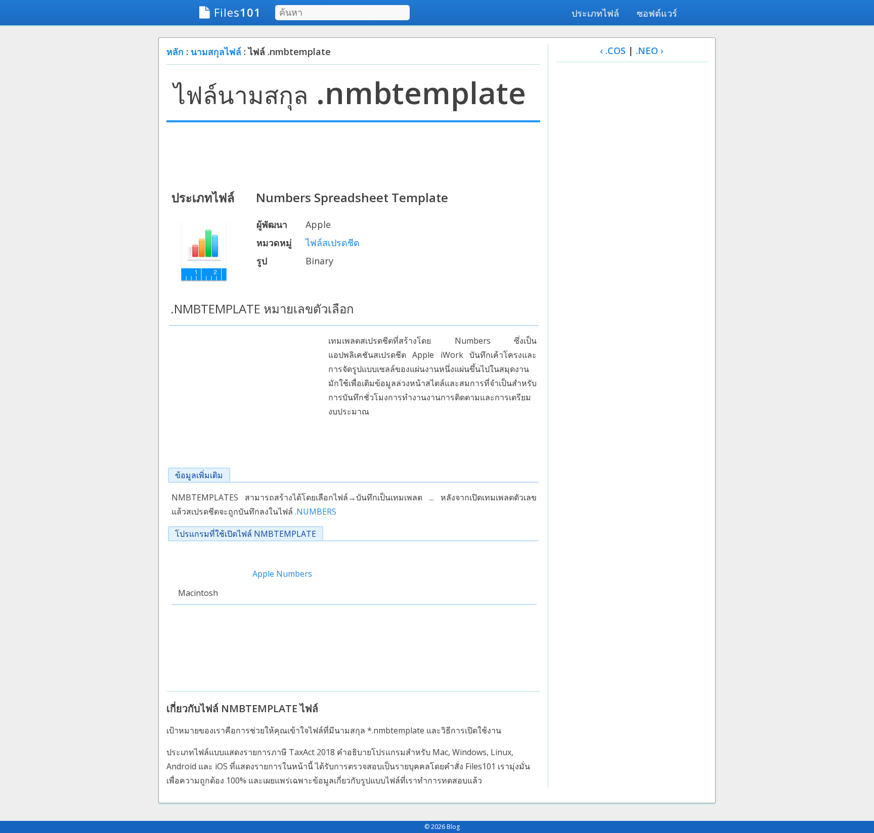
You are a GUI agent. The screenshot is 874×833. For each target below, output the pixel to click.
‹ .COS (613, 50)
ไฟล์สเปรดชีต (332, 243)
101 (237, 12)
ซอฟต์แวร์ (657, 13)
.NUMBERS (315, 511)
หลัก (175, 51)
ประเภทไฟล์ (595, 13)
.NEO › (650, 50)
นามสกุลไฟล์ (216, 51)
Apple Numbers (282, 573)
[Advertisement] (353, 155)
